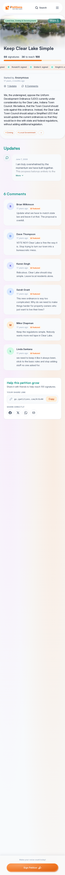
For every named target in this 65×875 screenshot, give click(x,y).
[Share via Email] (33, 412)
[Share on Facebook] (10, 412)
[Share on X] (18, 412)
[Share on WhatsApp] (26, 412)
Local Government (27, 132)
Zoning (9, 132)
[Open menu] (57, 7)
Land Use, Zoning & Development (21, 21)
